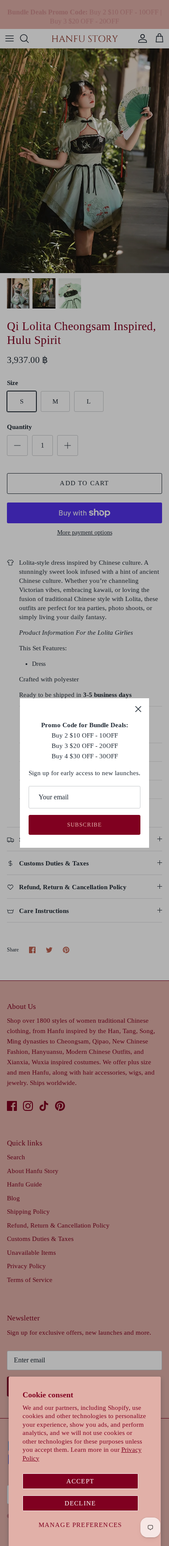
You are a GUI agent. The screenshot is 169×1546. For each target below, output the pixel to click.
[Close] (138, 709)
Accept (80, 1481)
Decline (80, 1503)
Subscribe (84, 824)
